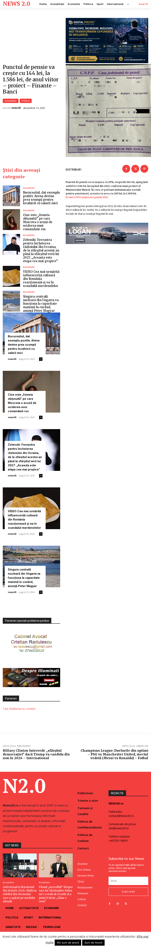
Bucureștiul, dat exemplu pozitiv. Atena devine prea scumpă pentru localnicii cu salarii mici (41, 198)
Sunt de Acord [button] (93, 942)
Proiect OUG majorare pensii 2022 (87, 197)
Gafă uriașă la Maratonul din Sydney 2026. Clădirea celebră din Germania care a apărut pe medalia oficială (20, 894)
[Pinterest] (144, 169)
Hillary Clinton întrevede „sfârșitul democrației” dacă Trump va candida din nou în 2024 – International (36, 754)
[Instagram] (118, 904)
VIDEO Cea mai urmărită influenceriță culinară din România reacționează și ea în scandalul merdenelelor (41, 279)
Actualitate (11, 100)
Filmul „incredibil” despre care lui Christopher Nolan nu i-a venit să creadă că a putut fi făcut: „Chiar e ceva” (56, 894)
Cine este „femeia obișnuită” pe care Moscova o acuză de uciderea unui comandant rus (37, 222)
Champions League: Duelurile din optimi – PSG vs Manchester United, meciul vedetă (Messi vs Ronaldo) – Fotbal (114, 754)
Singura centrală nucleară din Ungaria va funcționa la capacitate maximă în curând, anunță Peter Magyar (41, 304)
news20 (16, 108)
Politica (26, 100)
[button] (143, 4)
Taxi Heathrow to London (19, 709)
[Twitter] (135, 169)
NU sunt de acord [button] (68, 942)
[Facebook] (126, 169)
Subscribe (128, 891)
